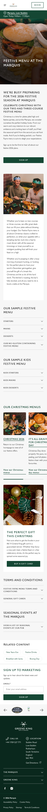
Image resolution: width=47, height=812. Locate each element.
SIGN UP (23, 697)
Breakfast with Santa (14, 658)
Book (37, 5)
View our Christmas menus (13, 471)
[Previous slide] (5, 710)
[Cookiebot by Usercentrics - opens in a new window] (33, 356)
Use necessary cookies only (23, 453)
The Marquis (10, 772)
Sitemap (19, 807)
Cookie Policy (25, 802)
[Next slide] (41, 710)
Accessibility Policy (10, 802)
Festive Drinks (31, 652)
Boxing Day (34, 658)
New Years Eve (12, 652)
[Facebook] (5, 788)
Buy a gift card (23, 564)
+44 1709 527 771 (13, 742)
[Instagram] (11, 788)
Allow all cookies (23, 445)
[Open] (5, 5)
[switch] (40, 410)
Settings (35, 436)
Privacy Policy (8, 807)
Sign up (23, 160)
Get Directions (32, 763)
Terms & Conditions (31, 807)
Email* (7, 684)
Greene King (10, 780)
